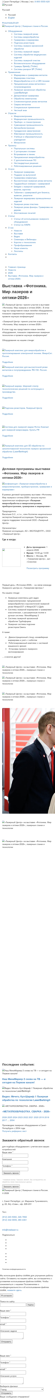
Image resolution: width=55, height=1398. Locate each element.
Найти (31, 1304)
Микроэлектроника (23, 116)
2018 (46, 1117)
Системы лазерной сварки (26, 51)
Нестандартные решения (26, 163)
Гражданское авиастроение (27, 130)
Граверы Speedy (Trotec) (26, 66)
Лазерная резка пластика (26, 204)
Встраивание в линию (24, 154)
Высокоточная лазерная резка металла (33, 180)
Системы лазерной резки (26, 33)
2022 (25, 1117)
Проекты (12, 145)
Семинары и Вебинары (25, 239)
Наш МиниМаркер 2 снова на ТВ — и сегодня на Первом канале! (23, 1080)
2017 (4, 1120)
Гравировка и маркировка (26, 39)
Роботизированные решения (28, 165)
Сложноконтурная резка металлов (30, 101)
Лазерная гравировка (24, 171)
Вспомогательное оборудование (29, 63)
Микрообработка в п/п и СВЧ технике (32, 80)
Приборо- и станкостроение (27, 121)
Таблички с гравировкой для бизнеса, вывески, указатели (32, 194)
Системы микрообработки (26, 36)
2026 (10, 272)
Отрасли (12, 113)
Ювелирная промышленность (28, 133)
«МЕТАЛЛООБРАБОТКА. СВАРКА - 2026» (26, 1111)
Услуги (11, 168)
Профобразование (23, 245)
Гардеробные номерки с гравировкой (32, 183)
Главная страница (17, 266)
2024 (15, 1117)
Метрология (20, 142)
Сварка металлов (22, 104)
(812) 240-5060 (9, 1216)
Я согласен (6, 1295)
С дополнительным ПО (25, 160)
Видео (17, 236)
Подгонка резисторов (24, 42)
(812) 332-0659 (9, 1219)
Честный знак (20, 110)
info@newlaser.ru (10, 1229)
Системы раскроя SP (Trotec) (28, 69)
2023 (20, 1117)
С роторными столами (24, 151)
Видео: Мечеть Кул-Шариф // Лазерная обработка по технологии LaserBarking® (26, 1098)
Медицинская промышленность (29, 119)
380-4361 (22, 1219)
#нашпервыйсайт (10, 22)
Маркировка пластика (24, 77)
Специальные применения (27, 107)
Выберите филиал (9, 1386)
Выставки (18, 233)
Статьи (11, 215)
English (11, 17)
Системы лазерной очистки (27, 60)
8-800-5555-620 (42, 1)
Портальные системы (24, 148)
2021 (31, 1117)
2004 (12, 1120)
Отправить (6, 1341)
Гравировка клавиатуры (25, 177)
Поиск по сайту (7, 1301)
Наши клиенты (21, 248)
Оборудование (15, 30)
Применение (14, 72)
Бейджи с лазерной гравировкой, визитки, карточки (30, 188)
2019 (41, 1117)
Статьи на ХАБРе (22, 224)
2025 (9, 1117)
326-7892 (22, 1216)
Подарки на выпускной (25, 174)
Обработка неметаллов (25, 98)
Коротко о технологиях (25, 242)
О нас (11, 227)
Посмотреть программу (38, 568)
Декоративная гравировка (26, 95)
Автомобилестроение (24, 127)
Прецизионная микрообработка (29, 157)
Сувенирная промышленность (28, 124)
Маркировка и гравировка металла (30, 75)
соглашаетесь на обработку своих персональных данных (24, 1181)
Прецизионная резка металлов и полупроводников (29, 85)
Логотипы (18, 251)
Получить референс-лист (14, 1131)
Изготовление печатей (24, 212)
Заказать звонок (11, 1172)
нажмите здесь (14, 1290)
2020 (36, 1117)
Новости (18, 230)
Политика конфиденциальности (14, 1269)
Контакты (12, 253)
